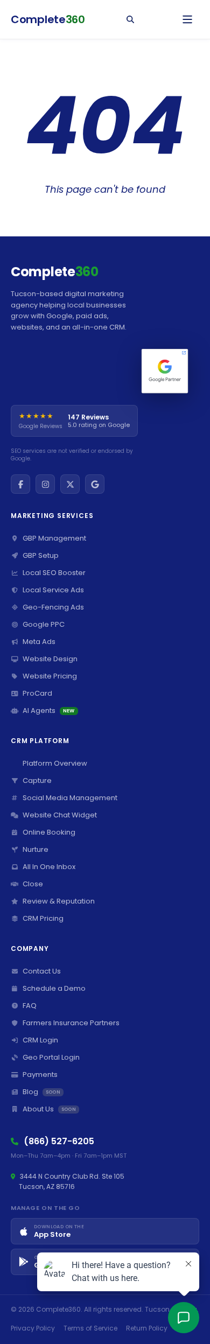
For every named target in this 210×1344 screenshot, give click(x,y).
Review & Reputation (59, 901)
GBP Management (54, 538)
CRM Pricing (43, 918)
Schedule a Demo (54, 988)
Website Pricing (50, 676)
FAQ (30, 1005)
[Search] (130, 19)
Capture (37, 780)
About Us (49, 1109)
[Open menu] (187, 19)
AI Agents (49, 710)
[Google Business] (94, 484)
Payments (40, 1074)
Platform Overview (55, 763)
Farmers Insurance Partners (71, 1023)
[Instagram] (45, 484)
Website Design (50, 659)
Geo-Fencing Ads (53, 607)
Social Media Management (70, 798)
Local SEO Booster (54, 573)
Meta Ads (39, 641)
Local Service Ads (53, 590)
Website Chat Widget (60, 815)
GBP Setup (41, 555)
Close (33, 884)
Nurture (35, 849)
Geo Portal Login (51, 1057)
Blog (41, 1092)
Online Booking (49, 832)
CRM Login (40, 1040)
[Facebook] (20, 484)
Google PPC (44, 624)
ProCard (37, 693)
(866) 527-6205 (59, 1141)
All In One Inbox (49, 867)
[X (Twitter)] (70, 484)
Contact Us (42, 971)
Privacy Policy (33, 1328)
